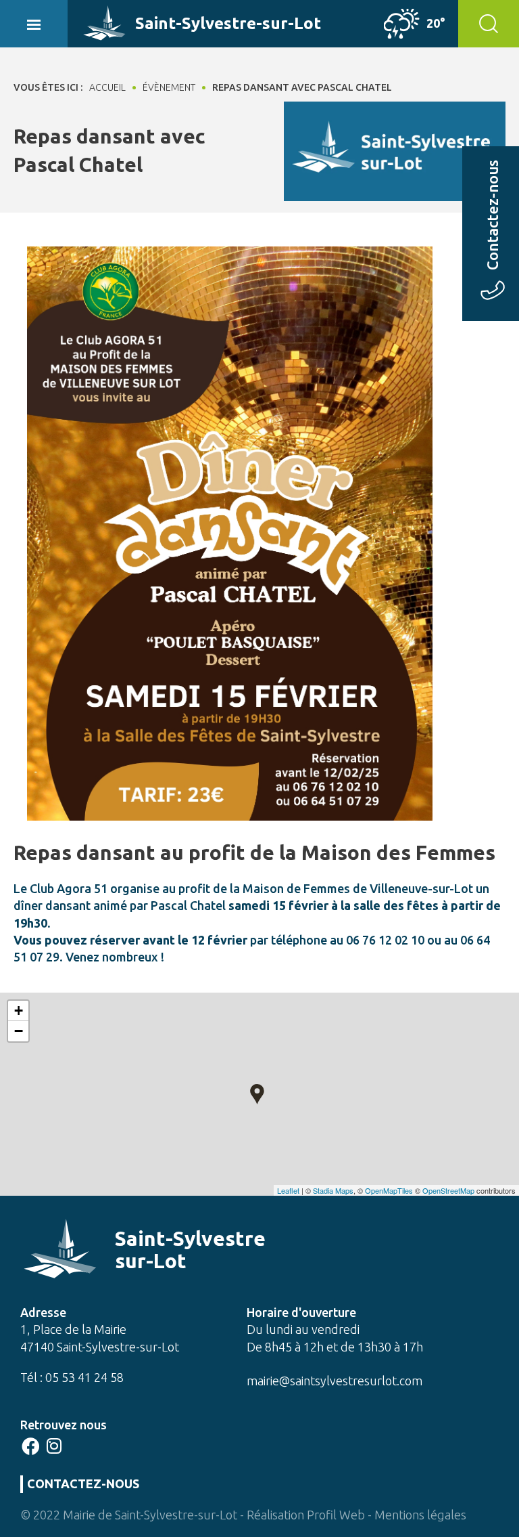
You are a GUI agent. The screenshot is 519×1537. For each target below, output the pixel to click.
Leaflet (288, 1190)
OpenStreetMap (448, 1190)
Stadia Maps (333, 1190)
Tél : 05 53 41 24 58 (72, 1377)
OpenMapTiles (389, 1190)
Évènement (169, 87)
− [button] (18, 1030)
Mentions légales (420, 1514)
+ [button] (18, 1010)
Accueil (107, 87)
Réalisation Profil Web (306, 1514)
